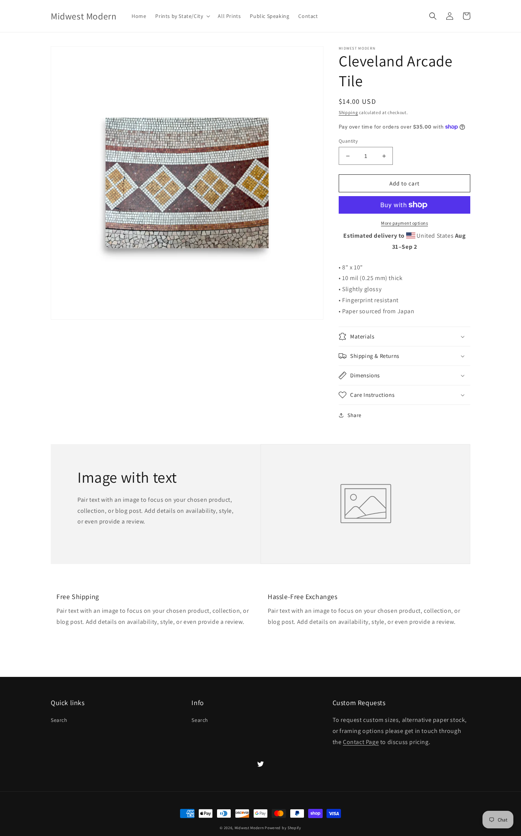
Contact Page (361, 742)
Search (59, 720)
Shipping (348, 112)
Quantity (348, 141)
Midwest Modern (249, 827)
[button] (182, 16)
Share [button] (354, 415)
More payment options (404, 223)
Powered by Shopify (283, 827)
